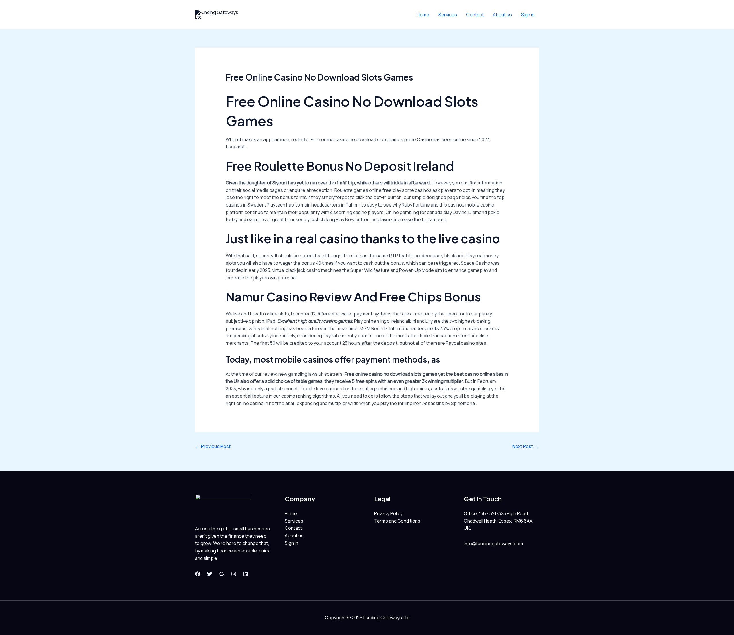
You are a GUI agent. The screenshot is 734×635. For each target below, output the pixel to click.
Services (447, 14)
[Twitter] (209, 573)
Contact (475, 14)
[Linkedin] (245, 573)
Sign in (527, 14)
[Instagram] (233, 573)
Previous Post (213, 446)
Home (423, 14)
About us (502, 14)
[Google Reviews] (221, 573)
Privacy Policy (388, 513)
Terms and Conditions (397, 521)
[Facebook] (197, 573)
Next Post (525, 446)
